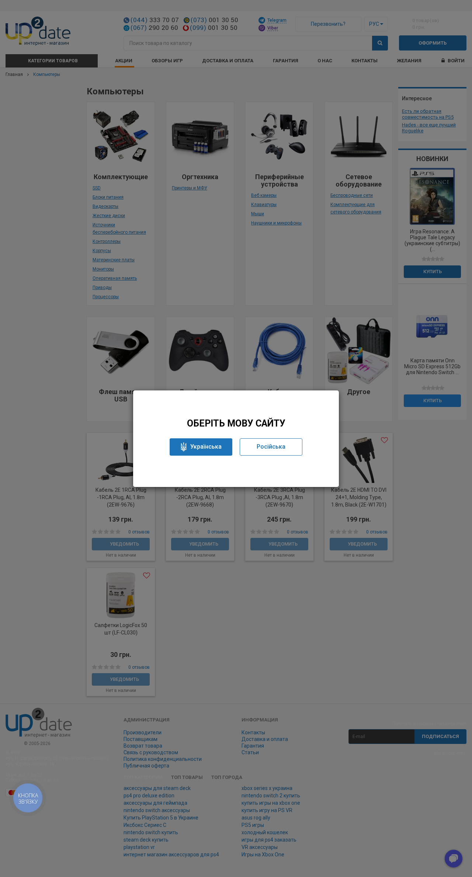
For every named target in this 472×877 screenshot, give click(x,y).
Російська (271, 446)
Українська (206, 446)
